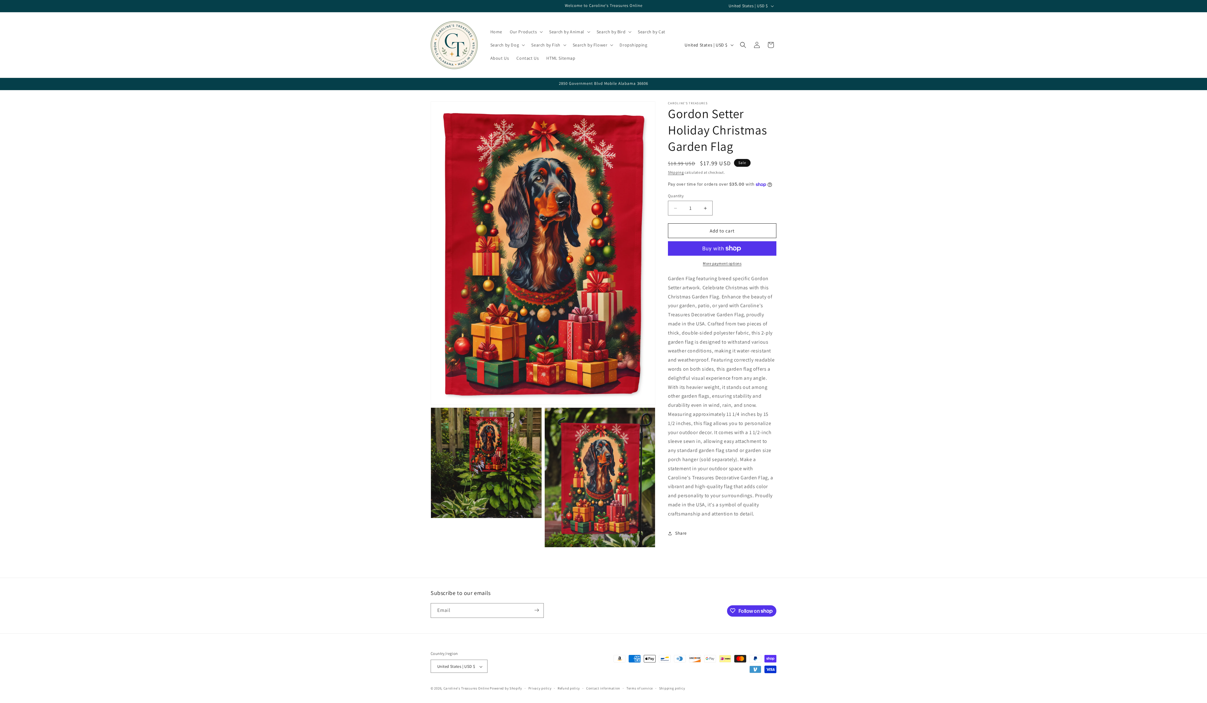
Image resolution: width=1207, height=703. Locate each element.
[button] (525, 31)
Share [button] (681, 533)
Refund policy (569, 688)
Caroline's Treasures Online (466, 688)
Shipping (676, 172)
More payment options (722, 263)
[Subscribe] (536, 610)
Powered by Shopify (506, 688)
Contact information (603, 688)
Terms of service (639, 688)
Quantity (676, 196)
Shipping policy (672, 688)
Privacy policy (540, 688)
